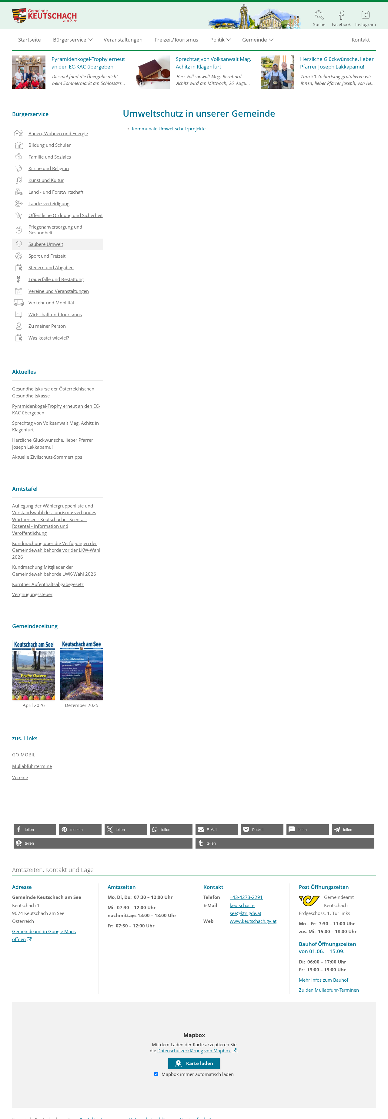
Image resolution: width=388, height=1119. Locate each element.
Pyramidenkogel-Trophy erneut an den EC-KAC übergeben (56, 409)
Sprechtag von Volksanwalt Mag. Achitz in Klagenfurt (55, 426)
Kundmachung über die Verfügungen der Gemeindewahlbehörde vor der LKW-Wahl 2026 (56, 550)
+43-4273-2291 (246, 897)
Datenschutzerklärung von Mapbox (197, 1050)
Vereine (20, 777)
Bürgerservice (30, 114)
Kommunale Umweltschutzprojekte (169, 129)
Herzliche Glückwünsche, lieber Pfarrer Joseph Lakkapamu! (52, 443)
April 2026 (34, 705)
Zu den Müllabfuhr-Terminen (329, 990)
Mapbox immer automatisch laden (197, 1074)
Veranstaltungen (123, 39)
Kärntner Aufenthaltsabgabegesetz (48, 584)
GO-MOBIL (23, 755)
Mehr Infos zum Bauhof (323, 980)
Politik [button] (217, 39)
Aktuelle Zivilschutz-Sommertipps (47, 457)
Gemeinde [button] (254, 39)
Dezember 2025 (82, 705)
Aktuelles (24, 371)
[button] (35, 829)
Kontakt (361, 39)
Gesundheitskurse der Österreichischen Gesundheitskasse (53, 392)
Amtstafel (25, 488)
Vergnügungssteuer (32, 594)
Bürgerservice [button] (69, 39)
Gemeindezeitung (35, 626)
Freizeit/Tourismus (176, 39)
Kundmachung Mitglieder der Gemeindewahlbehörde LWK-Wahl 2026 (54, 570)
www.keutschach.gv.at (253, 921)
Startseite (29, 39)
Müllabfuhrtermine (32, 766)
